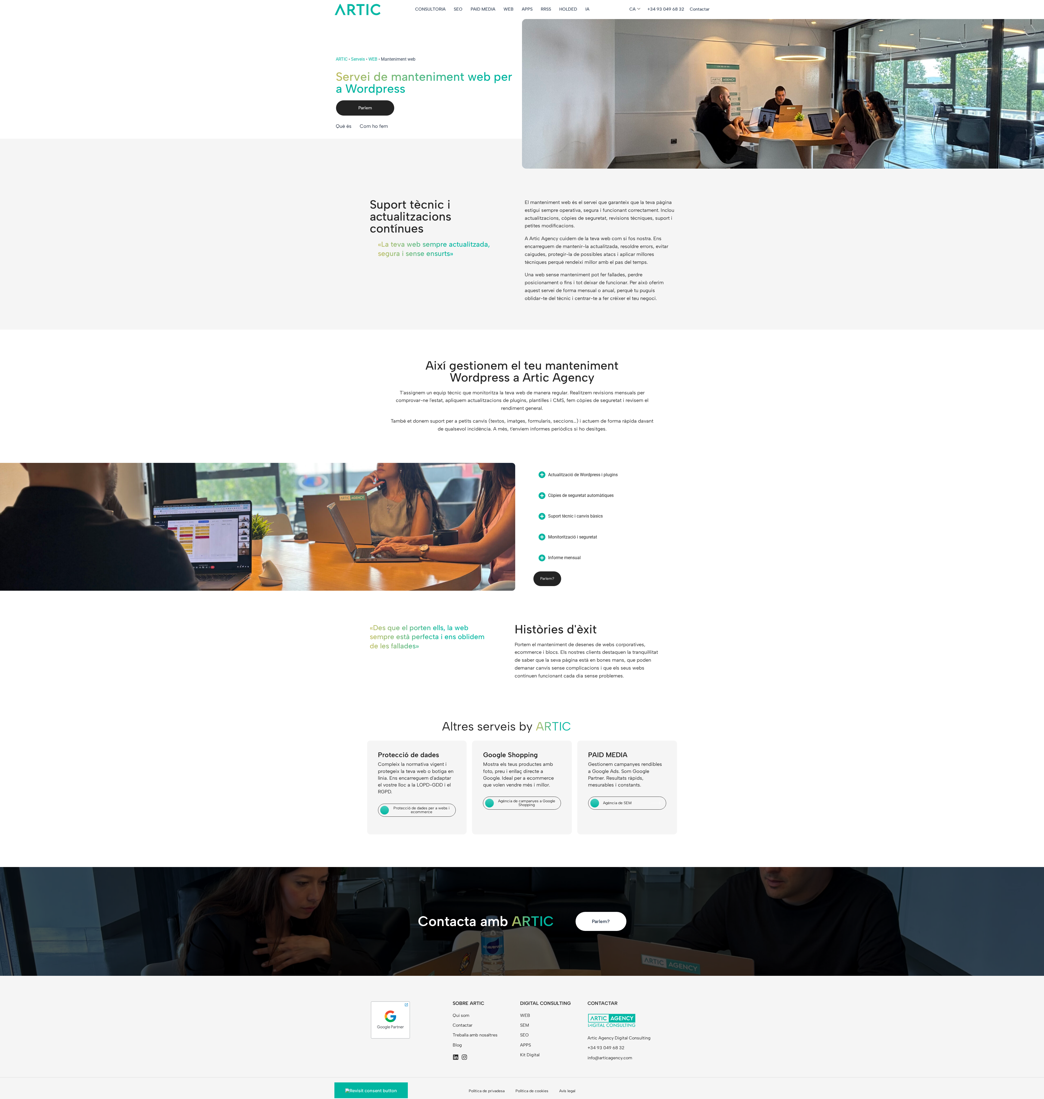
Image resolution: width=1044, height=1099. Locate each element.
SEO (458, 9)
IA (587, 9)
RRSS (546, 9)
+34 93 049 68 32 (665, 9)
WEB (509, 9)
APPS (527, 9)
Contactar (700, 9)
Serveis (358, 59)
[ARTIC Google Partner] (390, 1019)
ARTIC (341, 59)
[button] (780, 474)
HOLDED (568, 9)
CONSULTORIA (430, 9)
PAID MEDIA (483, 9)
